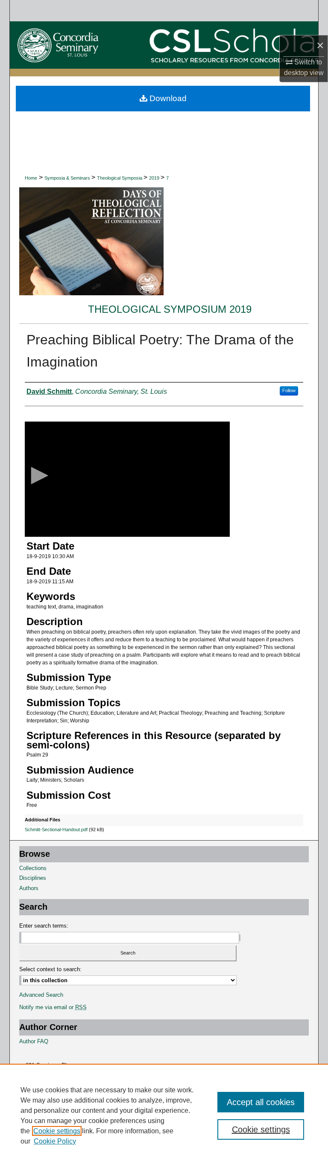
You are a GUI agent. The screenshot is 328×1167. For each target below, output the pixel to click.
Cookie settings (56, 1131)
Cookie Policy (55, 1141)
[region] (164, 1115)
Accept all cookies (261, 1102)
